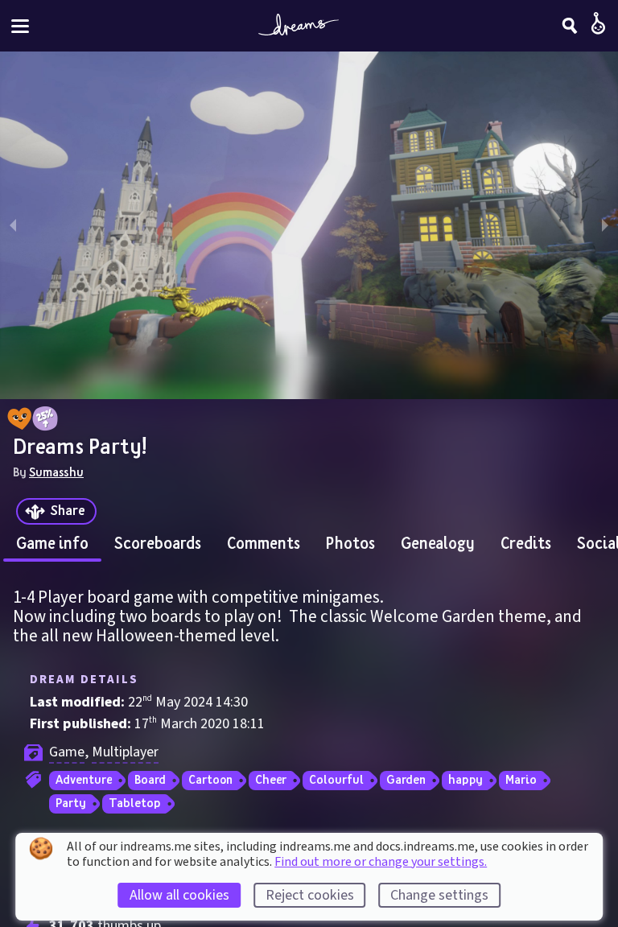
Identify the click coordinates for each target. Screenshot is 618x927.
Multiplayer (125, 752)
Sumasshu (56, 472)
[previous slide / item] (13, 225)
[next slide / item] (605, 225)
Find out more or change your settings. (380, 861)
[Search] (570, 26)
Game (66, 752)
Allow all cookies (179, 895)
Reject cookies (310, 895)
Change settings (439, 895)
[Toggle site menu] (20, 26)
